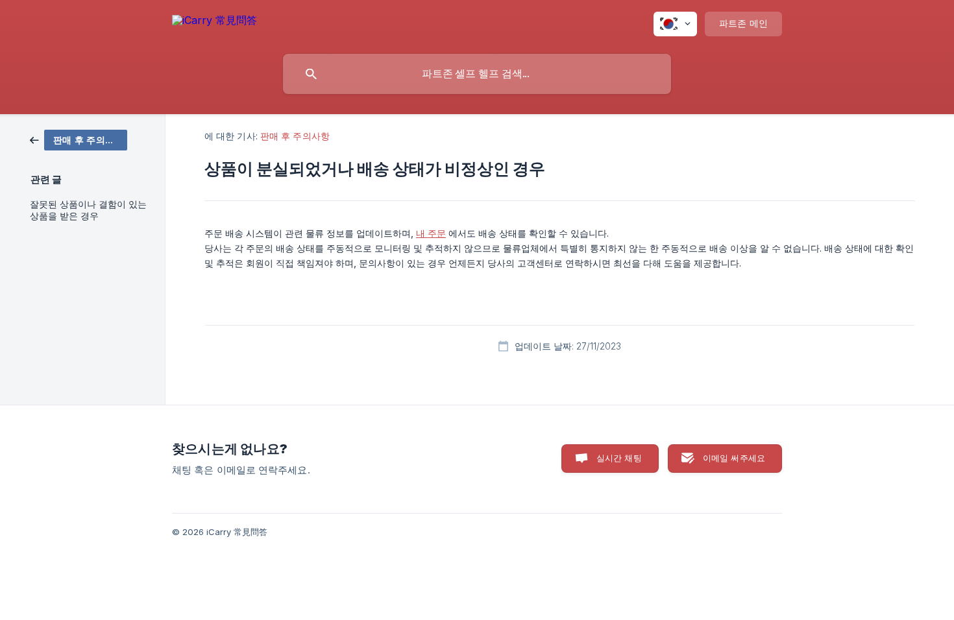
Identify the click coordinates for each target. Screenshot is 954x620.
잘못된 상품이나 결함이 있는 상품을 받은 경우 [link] (88, 210)
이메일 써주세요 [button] (734, 458)
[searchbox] (477, 74)
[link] (78, 139)
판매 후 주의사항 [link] (295, 135)
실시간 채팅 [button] (619, 458)
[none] (214, 22)
